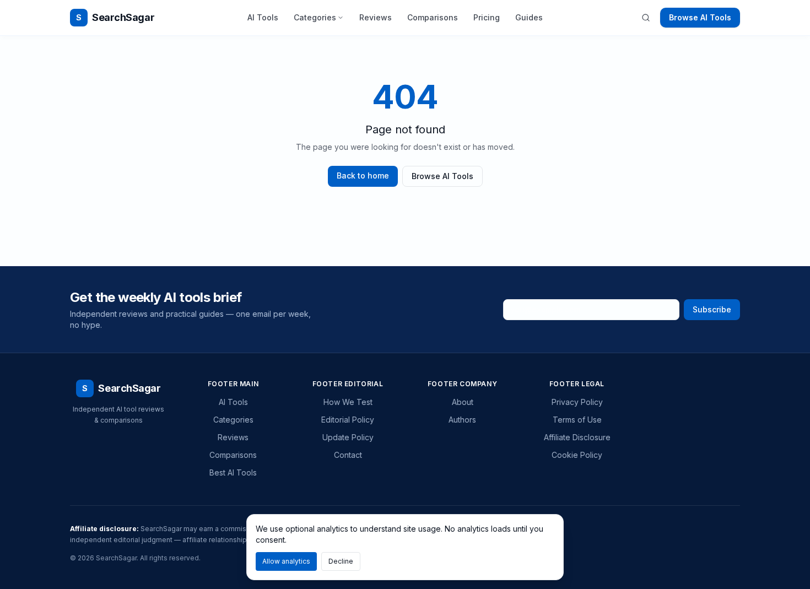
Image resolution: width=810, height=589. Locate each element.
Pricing (486, 17)
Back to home (363, 175)
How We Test (347, 402)
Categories (315, 17)
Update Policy (348, 437)
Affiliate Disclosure (577, 437)
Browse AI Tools (700, 17)
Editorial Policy (347, 419)
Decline (340, 561)
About (462, 402)
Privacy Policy (577, 402)
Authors (462, 419)
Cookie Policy (577, 455)
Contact (348, 455)
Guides (529, 17)
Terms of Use (577, 419)
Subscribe (712, 309)
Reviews (375, 17)
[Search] (646, 18)
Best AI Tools (233, 472)
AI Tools (262, 17)
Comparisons (432, 17)
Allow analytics (286, 561)
